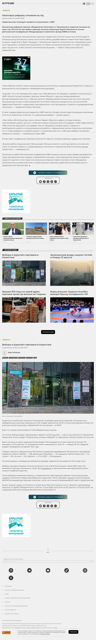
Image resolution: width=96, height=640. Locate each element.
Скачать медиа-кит (10, 610)
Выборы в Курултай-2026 (12, 613)
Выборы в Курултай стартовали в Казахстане (20, 256)
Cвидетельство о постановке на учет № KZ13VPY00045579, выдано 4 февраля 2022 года (24, 625)
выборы (5, 357)
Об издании (8, 586)
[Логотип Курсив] (8, 3)
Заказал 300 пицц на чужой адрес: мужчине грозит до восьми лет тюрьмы (24, 292)
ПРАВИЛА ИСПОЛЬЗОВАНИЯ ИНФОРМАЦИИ (16, 606)
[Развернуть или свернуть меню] (92, 4)
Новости (6, 10)
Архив (6, 594)
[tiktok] (66, 570)
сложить (5, 478)
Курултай (29, 357)
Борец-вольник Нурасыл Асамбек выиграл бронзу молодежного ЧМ (69, 292)
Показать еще (48, 332)
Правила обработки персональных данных (17, 598)
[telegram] (29, 570)
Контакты (8, 602)
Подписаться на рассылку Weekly (13, 559)
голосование (13, 357)
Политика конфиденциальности (14, 590)
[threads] (85, 570)
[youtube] (48, 570)
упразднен (46, 468)
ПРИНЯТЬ (73, 632)
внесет (71, 478)
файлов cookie (45, 634)
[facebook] (11, 578)
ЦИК (35, 357)
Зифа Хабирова (14, 352)
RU (88, 4)
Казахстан (22, 357)
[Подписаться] (92, 561)
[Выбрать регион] (84, 4)
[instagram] (11, 570)
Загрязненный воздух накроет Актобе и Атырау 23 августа (71, 256)
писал (19, 485)
